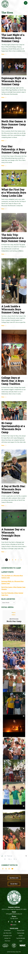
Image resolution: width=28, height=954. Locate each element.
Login (20, 941)
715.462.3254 (14, 918)
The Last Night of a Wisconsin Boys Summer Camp (12, 38)
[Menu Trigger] (25, 3)
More (2, 54)
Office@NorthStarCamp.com (14, 914)
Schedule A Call (7, 935)
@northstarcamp (14, 619)
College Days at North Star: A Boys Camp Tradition (12, 380)
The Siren (7, 941)
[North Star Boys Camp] (5, 7)
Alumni (21, 935)
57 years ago (9, 856)
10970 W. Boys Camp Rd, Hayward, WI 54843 (14, 909)
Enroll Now (14, 884)
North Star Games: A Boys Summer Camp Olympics (13, 124)
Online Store (20, 930)
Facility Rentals (20, 938)
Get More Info (14, 878)
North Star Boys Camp (13, 951)
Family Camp (20, 933)
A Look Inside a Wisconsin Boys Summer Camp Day (13, 309)
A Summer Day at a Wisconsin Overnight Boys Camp (13, 534)
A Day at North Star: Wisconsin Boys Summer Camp (13, 489)
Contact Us (7, 938)
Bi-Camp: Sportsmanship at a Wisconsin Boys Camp (13, 427)
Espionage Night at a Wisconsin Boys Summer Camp (13, 81)
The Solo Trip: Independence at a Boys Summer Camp (13, 238)
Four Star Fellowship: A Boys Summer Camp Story (13, 149)
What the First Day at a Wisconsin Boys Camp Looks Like (13, 192)
